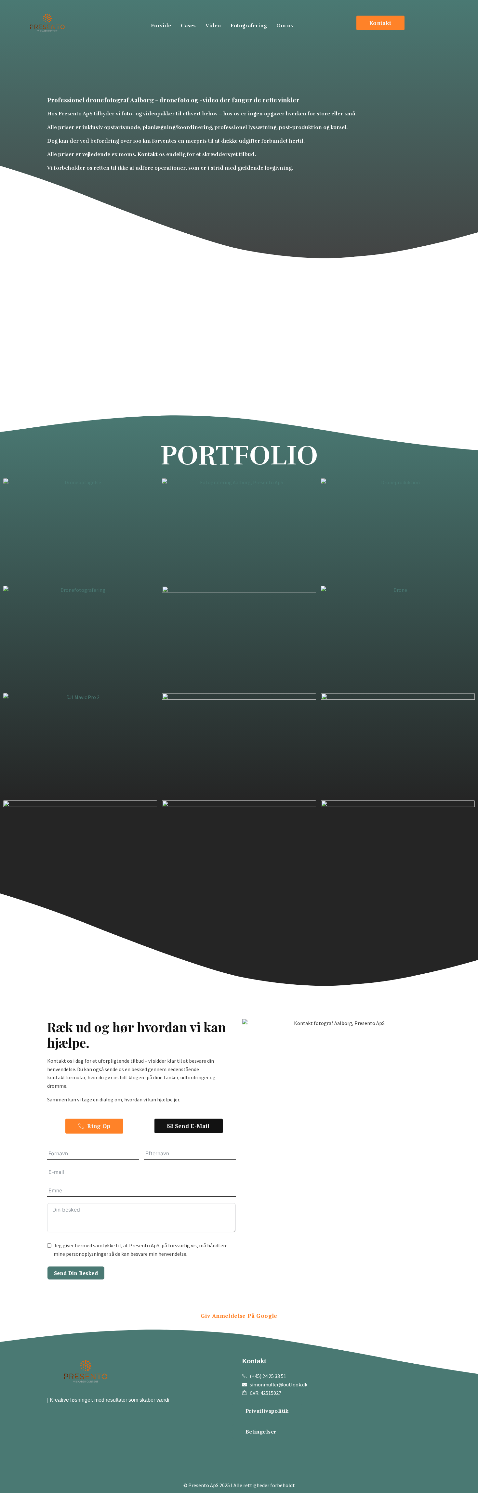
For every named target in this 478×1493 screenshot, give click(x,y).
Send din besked (76, 1273)
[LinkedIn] (283, 1446)
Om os (284, 25)
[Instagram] (248, 1446)
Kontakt (254, 1361)
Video (213, 25)
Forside (161, 25)
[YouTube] (265, 1447)
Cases (188, 25)
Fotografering (249, 25)
